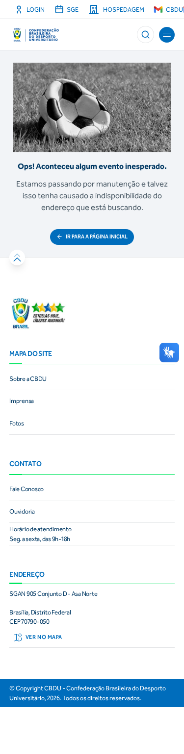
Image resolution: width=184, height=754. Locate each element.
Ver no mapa (44, 637)
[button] (145, 34)
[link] (92, 379)
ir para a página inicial (97, 237)
